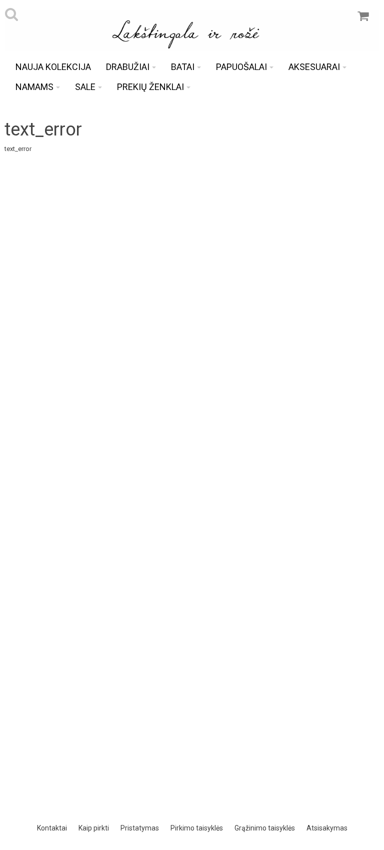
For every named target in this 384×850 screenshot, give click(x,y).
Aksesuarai (314, 67)
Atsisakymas (327, 828)
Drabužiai (128, 67)
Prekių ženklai (150, 87)
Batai (182, 67)
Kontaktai (52, 828)
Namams (35, 87)
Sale (85, 87)
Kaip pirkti (93, 828)
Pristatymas (139, 828)
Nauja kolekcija (53, 67)
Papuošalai (241, 67)
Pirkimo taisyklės (196, 828)
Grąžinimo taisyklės (264, 828)
